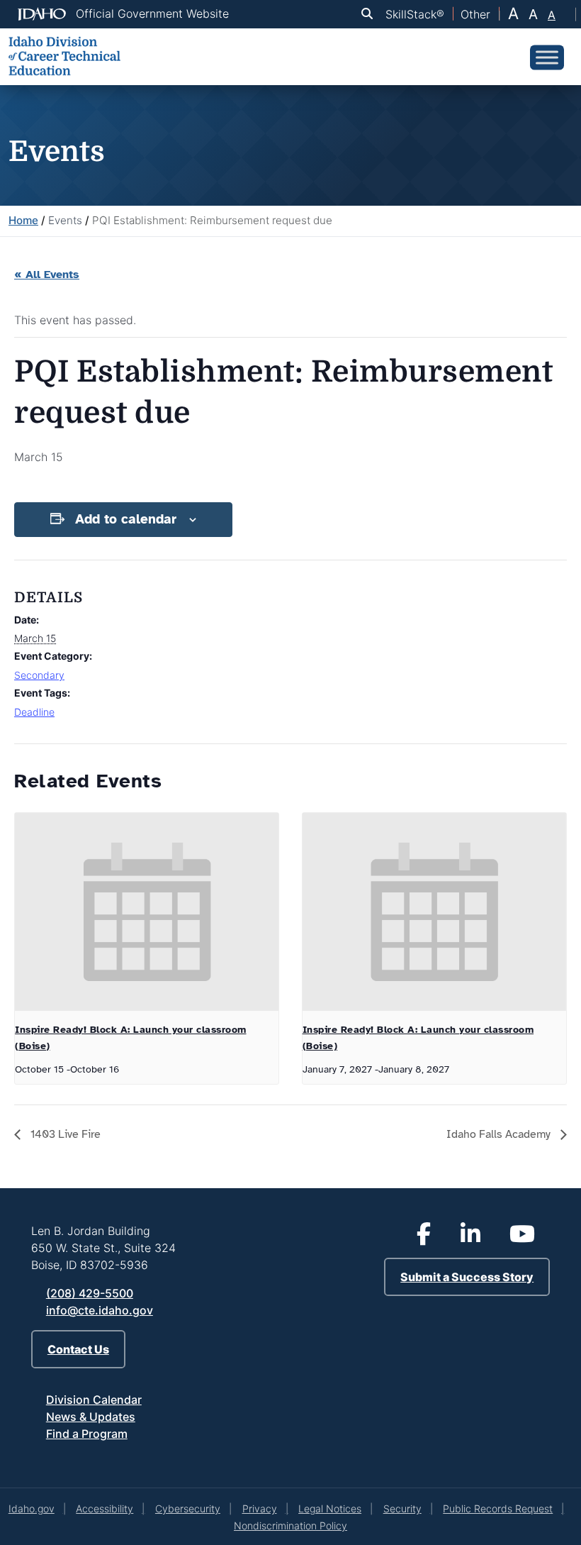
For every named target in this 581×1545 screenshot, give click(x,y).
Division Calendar (94, 1399)
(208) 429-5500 (89, 1293)
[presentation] (146, 912)
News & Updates (90, 1417)
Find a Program (87, 1434)
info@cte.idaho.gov (99, 1310)
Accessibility (104, 1508)
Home (23, 220)
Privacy (259, 1508)
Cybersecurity (187, 1508)
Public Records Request (498, 1508)
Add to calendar (125, 519)
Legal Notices (329, 1508)
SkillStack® (414, 14)
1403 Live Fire (64, 1134)
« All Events (46, 274)
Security (402, 1508)
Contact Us (78, 1349)
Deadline (34, 712)
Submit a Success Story (467, 1277)
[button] (369, 14)
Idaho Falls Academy (499, 1134)
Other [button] (475, 14)
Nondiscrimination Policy (290, 1525)
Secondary (39, 675)
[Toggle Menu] (547, 57)
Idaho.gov (32, 1508)
